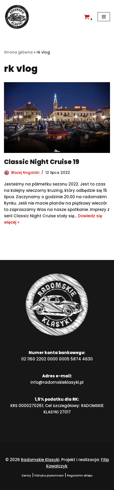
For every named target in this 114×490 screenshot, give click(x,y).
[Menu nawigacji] (104, 16)
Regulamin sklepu (80, 476)
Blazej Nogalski (25, 172)
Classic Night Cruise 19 (41, 161)
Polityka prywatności (49, 476)
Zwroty (26, 476)
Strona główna (18, 52)
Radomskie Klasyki (40, 459)
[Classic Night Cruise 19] (57, 117)
